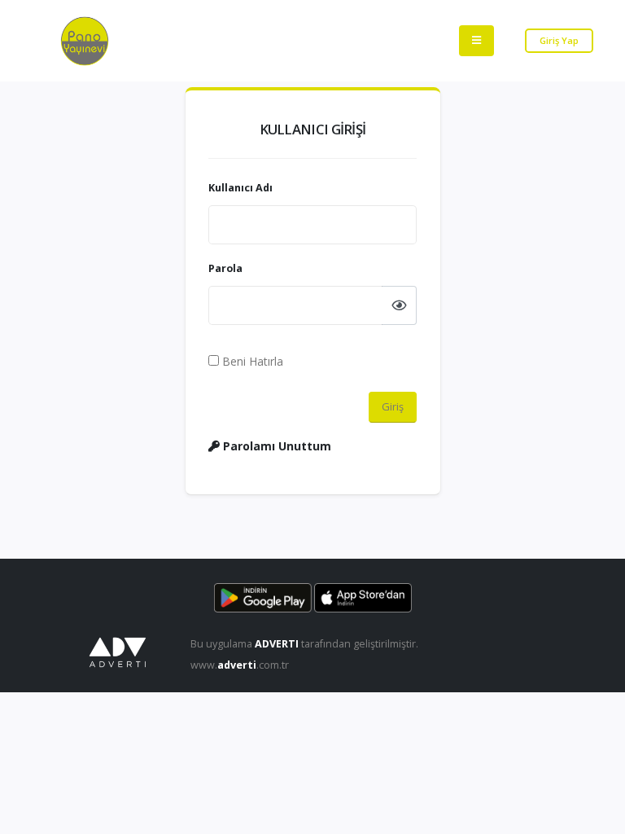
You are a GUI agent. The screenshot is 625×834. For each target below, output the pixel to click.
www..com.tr (239, 665)
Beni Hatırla (251, 361)
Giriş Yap (559, 40)
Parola (225, 268)
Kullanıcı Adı (240, 188)
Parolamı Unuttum (275, 446)
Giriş (393, 406)
